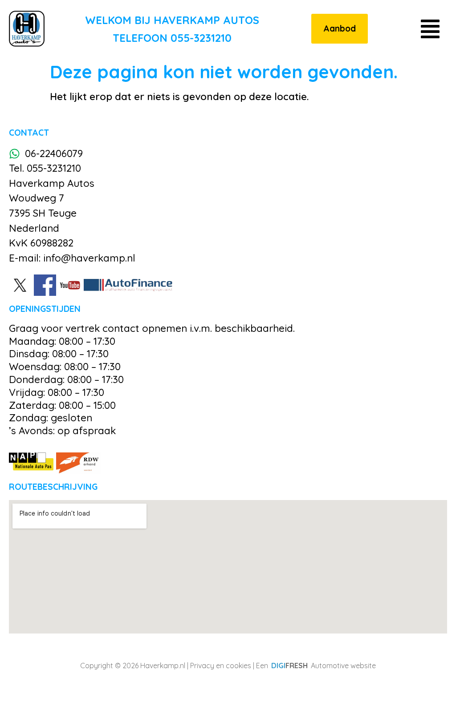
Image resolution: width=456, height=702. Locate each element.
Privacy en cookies (220, 665)
